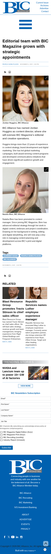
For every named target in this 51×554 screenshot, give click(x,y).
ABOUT (25, 515)
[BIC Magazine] (16, 13)
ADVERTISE (25, 519)
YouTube (13, 537)
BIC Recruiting (25, 498)
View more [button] (26, 386)
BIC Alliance (10, 259)
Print (9, 72)
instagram (21, 537)
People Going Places (10, 64)
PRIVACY (25, 529)
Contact (45, 11)
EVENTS (25, 524)
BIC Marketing (25, 502)
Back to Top (45, 543)
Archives (44, 5)
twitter (9, 537)
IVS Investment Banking (25, 507)
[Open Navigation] (25, 25)
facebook (4, 537)
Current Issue (42, 3)
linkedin (17, 537)
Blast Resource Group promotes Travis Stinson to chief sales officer (13, 308)
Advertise (44, 8)
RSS (5, 72)
